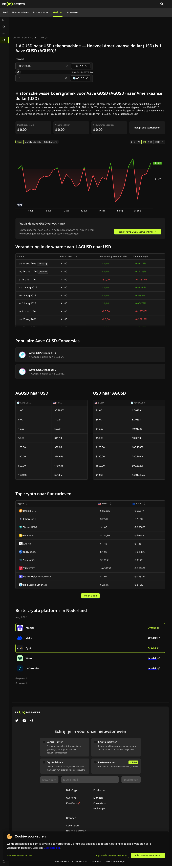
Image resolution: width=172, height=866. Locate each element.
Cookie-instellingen (115, 860)
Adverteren (73, 12)
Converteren (20, 37)
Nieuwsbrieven (20, 12)
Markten (57, 12)
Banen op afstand (76, 830)
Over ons (71, 797)
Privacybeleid (79, 860)
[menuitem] (4, 20)
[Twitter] (17, 721)
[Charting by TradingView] (20, 205)
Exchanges (99, 808)
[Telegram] (32, 721)
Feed (5, 12)
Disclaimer (96, 860)
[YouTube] (24, 721)
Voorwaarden (62, 860)
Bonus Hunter (41, 12)
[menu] (4, 30)
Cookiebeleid (52, 848)
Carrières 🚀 (73, 803)
